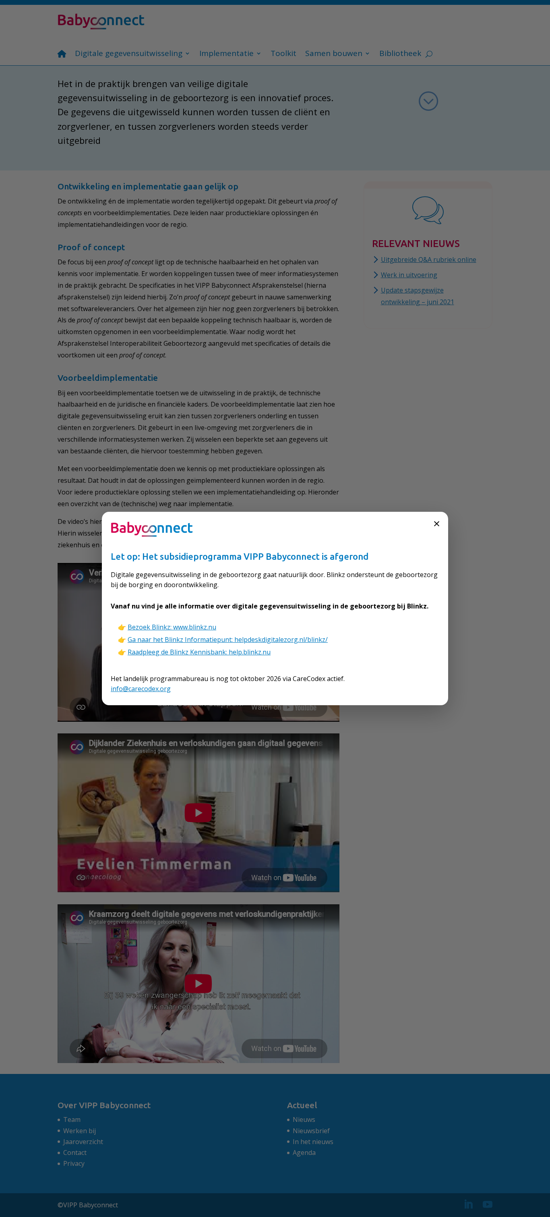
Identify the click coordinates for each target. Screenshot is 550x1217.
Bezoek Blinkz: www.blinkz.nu (172, 627)
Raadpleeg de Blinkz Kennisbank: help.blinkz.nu (199, 652)
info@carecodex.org (141, 688)
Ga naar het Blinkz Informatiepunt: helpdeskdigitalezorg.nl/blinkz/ (228, 639)
